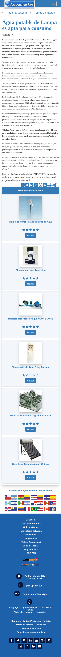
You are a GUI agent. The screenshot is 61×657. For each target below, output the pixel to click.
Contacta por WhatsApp (35, 594)
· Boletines (30, 534)
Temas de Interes (44, 12)
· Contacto (15, 621)
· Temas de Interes (24, 625)
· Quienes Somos (30, 527)
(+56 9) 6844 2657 (35, 586)
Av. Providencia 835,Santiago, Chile (35, 577)
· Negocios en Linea (30, 628)
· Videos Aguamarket (30, 542)
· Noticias (46, 621)
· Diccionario (40, 625)
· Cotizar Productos (31, 621)
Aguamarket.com (17, 12)
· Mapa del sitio (30, 549)
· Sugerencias (30, 538)
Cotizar (30, 235)
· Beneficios (30, 520)
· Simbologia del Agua (30, 531)
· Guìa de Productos (30, 523)
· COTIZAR (30, 553)
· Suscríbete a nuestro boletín (31, 632)
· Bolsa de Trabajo (30, 546)
